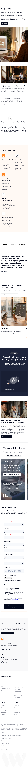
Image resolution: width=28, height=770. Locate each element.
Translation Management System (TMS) (6, 685)
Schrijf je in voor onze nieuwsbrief (18, 692)
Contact (4, 23)
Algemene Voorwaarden (6, 738)
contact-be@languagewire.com (14, 735)
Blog (15, 685)
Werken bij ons (4, 710)
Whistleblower (17, 697)
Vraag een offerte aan (7, 633)
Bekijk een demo (17, 712)
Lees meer (3, 665)
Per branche (3, 690)
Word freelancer (4, 707)
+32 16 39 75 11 (4, 735)
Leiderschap (3, 712)
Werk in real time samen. (6, 335)
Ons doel (3, 714)
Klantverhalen (17, 689)
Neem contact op (6, 436)
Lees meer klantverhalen (7, 277)
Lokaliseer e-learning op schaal (9, 294)
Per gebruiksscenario (5, 688)
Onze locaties (17, 707)
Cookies (3, 745)
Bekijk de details (5, 649)
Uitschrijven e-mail (18, 695)
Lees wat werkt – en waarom (13, 455)
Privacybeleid (4, 740)
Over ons (3, 705)
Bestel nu (16, 714)
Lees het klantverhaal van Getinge (11, 474)
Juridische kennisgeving (6, 743)
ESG (2, 716)
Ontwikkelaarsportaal (18, 687)
